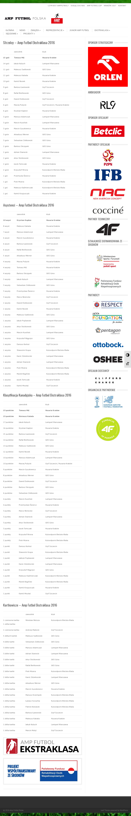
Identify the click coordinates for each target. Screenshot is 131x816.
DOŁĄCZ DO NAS (78, 5)
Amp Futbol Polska (16, 810)
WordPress (124, 810)
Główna (10, 30)
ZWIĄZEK (35, 30)
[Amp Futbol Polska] (33, 24)
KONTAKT (122, 5)
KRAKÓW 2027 (110, 5)
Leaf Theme (105, 810)
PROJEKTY (28, 34)
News (22, 30)
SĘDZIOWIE (11, 34)
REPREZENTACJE (54, 30)
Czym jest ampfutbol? (58, 5)
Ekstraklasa (101, 30)
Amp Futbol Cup (94, 5)
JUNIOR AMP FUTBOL (79, 30)
